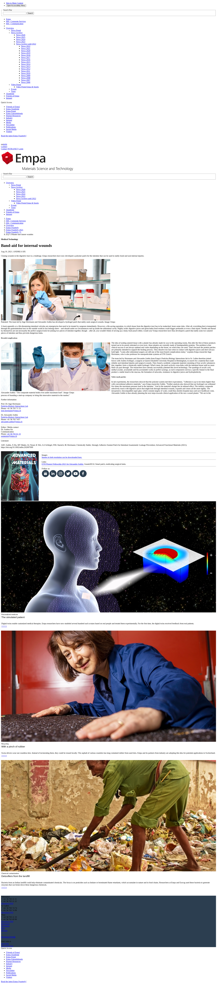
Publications (11, 127)
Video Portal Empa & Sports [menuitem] (27, 87)
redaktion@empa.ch (9, 436)
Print (3, 928)
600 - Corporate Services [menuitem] (16, 21)
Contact (4, 147)
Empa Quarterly (12, 228)
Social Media (11, 129)
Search (30, 13)
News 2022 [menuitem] (25, 46)
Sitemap (4, 931)
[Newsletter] (1, 933)
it (6, 144)
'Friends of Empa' (13, 107)
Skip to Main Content (14, 3)
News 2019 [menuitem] (25, 53)
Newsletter (10, 125)
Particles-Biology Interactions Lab (14, 406)
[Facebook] (6, 933)
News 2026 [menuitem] (20, 35)
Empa (8, 219)
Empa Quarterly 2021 (14, 230)
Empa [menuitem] (8, 19)
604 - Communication (14, 223)
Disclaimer (5, 926)
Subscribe (5, 944)
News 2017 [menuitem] (25, 57)
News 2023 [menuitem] (20, 42)
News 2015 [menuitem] (25, 62)
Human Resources (13, 116)
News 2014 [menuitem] (25, 64)
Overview (10, 225)
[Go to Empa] (38, 171)
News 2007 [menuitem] (25, 80)
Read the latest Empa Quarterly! (13, 136)
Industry (9, 118)
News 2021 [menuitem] (25, 48)
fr (5, 144)
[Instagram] (3, 933)
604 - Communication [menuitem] (14, 24)
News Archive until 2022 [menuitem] (26, 44)
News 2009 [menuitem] (25, 76)
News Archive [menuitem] (16, 33)
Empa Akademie (12, 109)
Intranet (9, 120)
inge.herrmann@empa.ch (11, 411)
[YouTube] (5, 933)
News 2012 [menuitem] (25, 69)
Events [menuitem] (13, 89)
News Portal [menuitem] (16, 30)
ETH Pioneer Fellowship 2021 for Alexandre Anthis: (63, 464)
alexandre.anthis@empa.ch (11, 422)
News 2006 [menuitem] (25, 82)
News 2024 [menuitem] (20, 39)
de (4, 144)
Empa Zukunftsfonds (14, 113)
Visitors (9, 131)
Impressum (5, 924)
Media (8, 122)
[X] (4, 933)
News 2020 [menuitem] (25, 51)
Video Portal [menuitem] (16, 85)
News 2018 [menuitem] (25, 55)
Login (20, 149)
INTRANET (13, 149)
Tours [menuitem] (13, 91)
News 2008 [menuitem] (25, 78)
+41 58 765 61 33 (14, 434)
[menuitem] (10, 28)
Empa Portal (11, 111)
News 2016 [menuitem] (25, 60)
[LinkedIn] (2, 933)
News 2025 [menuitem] (20, 37)
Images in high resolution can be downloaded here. (62, 457)
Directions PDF (7, 903)
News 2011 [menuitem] (25, 71)
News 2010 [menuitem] (25, 73)
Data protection (7, 946)
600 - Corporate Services (16, 221)
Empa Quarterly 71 (13, 232)
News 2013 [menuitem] (25, 66)
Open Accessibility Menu (16, 6)
